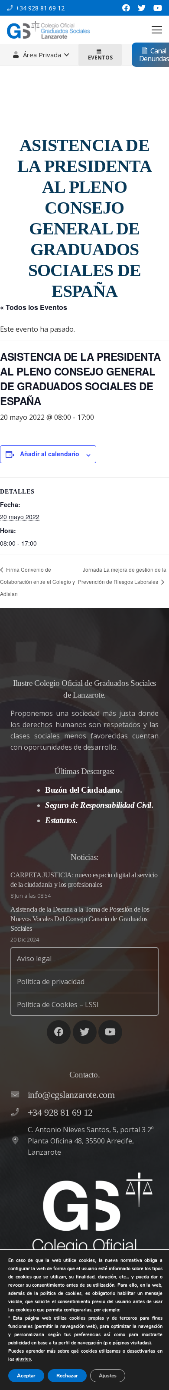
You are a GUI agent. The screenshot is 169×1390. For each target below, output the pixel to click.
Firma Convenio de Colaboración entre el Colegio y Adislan (37, 581)
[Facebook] (126, 8)
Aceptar (26, 1375)
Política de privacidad (50, 981)
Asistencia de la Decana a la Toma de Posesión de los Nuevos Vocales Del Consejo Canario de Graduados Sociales (79, 919)
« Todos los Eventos (33, 307)
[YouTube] (157, 8)
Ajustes (108, 1375)
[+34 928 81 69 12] (19, 1112)
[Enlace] (48, 30)
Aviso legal (34, 958)
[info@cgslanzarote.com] (19, 1094)
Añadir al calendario (49, 453)
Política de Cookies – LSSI (58, 1004)
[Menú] (157, 30)
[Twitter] (142, 8)
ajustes (23, 1359)
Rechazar (67, 1375)
